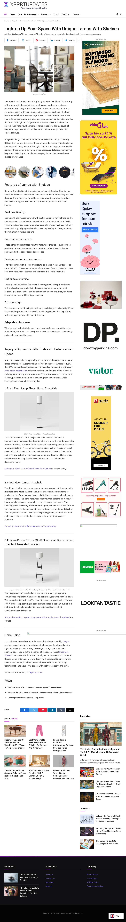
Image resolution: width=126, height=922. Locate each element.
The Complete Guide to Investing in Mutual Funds (107, 842)
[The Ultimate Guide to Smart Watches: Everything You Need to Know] (11, 891)
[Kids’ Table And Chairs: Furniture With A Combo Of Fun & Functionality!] (39, 761)
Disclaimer (50, 882)
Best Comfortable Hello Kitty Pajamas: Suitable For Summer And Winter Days (38, 744)
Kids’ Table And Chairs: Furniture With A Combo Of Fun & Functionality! (39, 774)
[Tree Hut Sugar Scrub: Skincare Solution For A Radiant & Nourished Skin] (15, 761)
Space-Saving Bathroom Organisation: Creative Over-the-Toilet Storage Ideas (63, 745)
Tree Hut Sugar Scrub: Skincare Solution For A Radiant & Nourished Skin (15, 774)
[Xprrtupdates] (25, 5)
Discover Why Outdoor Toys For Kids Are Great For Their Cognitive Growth (108, 784)
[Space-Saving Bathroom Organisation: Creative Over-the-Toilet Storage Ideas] (63, 731)
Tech (19, 14)
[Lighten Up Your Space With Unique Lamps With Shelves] (39, 69)
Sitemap (49, 886)
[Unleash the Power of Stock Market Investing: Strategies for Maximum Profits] (87, 819)
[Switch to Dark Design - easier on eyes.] (117, 14)
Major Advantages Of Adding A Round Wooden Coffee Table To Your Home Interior (14, 744)
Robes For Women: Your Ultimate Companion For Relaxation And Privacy (63, 774)
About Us (49, 874)
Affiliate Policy (93, 882)
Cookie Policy (92, 878)
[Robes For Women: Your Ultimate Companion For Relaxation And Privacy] (63, 761)
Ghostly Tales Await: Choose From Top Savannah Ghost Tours (108, 796)
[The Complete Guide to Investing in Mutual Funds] (87, 844)
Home (12, 14)
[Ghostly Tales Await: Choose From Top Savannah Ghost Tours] (87, 797)
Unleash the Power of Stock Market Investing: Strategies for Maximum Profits (108, 818)
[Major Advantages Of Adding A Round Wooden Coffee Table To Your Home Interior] (15, 731)
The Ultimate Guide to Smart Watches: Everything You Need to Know (29, 892)
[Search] (121, 14)
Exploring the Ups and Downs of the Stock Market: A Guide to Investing (108, 831)
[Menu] (5, 14)
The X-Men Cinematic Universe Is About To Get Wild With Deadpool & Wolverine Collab (100, 752)
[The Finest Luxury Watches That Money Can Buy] (11, 878)
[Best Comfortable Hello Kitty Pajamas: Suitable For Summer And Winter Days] (39, 731)
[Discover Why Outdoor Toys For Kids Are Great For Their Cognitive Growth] (87, 784)
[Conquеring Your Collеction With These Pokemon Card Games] (87, 772)
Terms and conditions (95, 886)
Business (45, 14)
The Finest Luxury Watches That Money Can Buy (29, 877)
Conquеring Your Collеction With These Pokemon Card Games (108, 771)
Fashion (65, 14)
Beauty (76, 14)
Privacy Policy (92, 874)
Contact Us (50, 878)
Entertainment (30, 14)
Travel (56, 14)
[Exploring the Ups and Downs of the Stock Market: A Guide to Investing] (87, 831)
